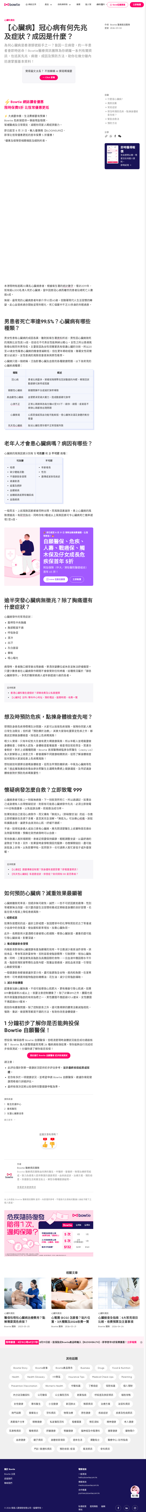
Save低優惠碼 (61, 806)
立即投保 (58, 760)
